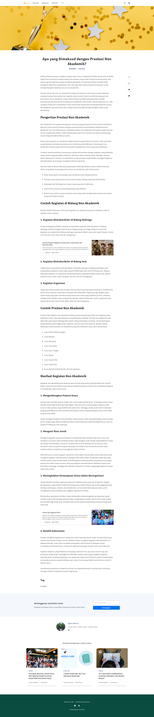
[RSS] (79, 706)
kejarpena (45, 3)
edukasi (101, 671)
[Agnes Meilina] (60, 626)
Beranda (36, 3)
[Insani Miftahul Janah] (30, 652)
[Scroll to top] (129, 77)
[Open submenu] (62, 3)
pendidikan (72, 69)
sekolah (31, 671)
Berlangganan (106, 608)
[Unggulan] (54, 652)
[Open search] (124, 3)
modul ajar (67, 671)
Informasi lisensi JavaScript (77, 709)
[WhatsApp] (129, 83)
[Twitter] (129, 89)
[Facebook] (129, 96)
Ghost (88, 702)
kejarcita (55, 3)
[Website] (68, 630)
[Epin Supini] (100, 652)
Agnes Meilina (73, 623)
